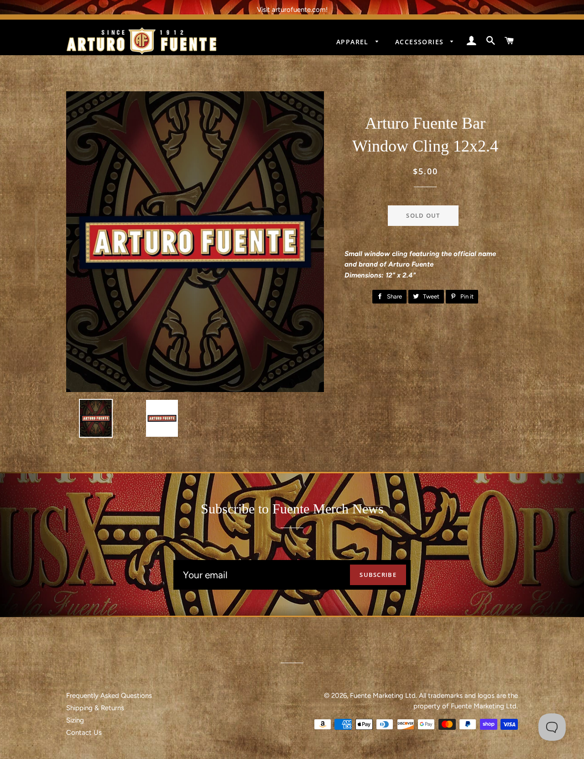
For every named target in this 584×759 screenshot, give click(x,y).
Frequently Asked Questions (109, 695)
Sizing (75, 720)
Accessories (420, 41)
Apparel (353, 41)
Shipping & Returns (95, 708)
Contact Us (84, 732)
